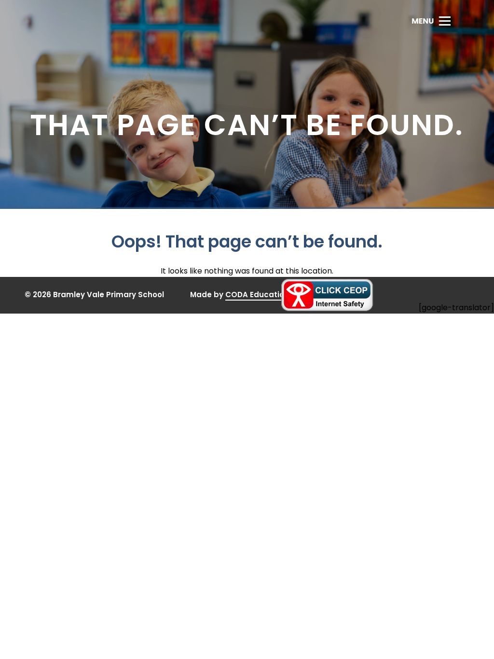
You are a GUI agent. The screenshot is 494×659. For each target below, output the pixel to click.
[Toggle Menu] (431, 20)
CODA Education (257, 295)
